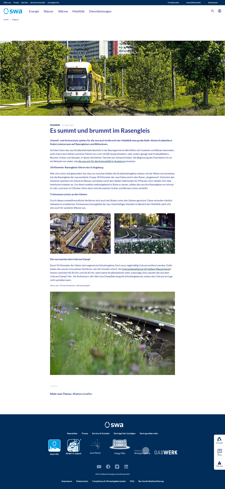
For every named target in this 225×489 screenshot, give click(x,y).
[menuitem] (8, 2)
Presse (16, 2)
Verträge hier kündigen (124, 433)
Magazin (15, 19)
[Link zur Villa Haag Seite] (120, 446)
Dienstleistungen (100, 11)
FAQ (132, 481)
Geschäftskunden (193, 2)
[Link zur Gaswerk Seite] (166, 452)
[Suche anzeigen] (212, 11)
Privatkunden (173, 2)
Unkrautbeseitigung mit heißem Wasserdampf (146, 268)
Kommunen (213, 2)
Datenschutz (82, 481)
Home (6, 19)
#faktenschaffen (82, 393)
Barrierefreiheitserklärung (151, 481)
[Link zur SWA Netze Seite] (95, 446)
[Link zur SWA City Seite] (54, 446)
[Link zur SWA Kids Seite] (74, 446)
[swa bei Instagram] (117, 466)
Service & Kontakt (37, 2)
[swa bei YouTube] (99, 466)
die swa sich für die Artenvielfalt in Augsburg (101, 161)
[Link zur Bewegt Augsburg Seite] (142, 450)
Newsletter (72, 433)
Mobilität (78, 11)
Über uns (7, 2)
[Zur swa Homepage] (114, 425)
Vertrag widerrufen (149, 433)
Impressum (67, 481)
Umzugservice (53, 2)
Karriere (24, 2)
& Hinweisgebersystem (109, 481)
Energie (34, 11)
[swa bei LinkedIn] (126, 466)
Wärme (63, 11)
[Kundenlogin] (219, 11)
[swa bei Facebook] (108, 466)
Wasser (49, 11)
